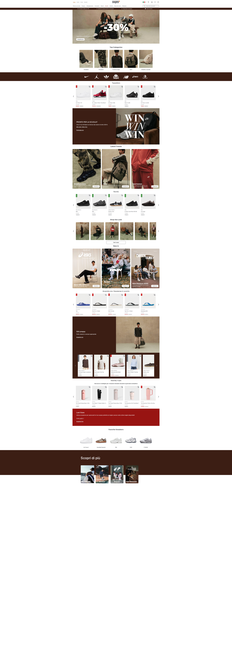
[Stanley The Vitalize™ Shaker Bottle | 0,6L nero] (99, 393)
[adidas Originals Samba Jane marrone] (150, 362)
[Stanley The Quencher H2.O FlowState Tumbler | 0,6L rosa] (132, 393)
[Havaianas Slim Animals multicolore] (115, 301)
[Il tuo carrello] (158, 2)
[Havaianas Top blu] (83, 301)
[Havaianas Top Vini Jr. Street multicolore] (132, 301)
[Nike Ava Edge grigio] (148, 201)
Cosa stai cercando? (150, 6)
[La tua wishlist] (155, 2)
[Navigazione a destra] (159, 96)
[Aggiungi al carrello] (89, 86)
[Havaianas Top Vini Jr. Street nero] (99, 301)
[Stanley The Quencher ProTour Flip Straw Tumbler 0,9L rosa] (148, 393)
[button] (81, 418)
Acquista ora (79, 337)
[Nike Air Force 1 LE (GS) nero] (148, 92)
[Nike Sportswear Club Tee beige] (101, 362)
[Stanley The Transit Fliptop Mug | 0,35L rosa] (83, 393)
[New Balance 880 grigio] (99, 201)
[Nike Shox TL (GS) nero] (132, 92)
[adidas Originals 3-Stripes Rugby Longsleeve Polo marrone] (85, 362)
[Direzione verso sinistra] (73, 96)
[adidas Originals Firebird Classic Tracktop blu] (134, 362)
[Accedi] (152, 2)
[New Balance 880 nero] (83, 201)
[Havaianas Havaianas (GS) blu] (148, 301)
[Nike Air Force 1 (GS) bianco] (115, 92)
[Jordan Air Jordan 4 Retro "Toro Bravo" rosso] (99, 92)
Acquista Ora (79, 421)
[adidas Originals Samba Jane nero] (115, 201)
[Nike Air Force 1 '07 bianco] (83, 92)
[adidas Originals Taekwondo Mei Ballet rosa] (117, 362)
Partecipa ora (80, 130)
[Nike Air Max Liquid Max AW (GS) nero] (132, 201)
